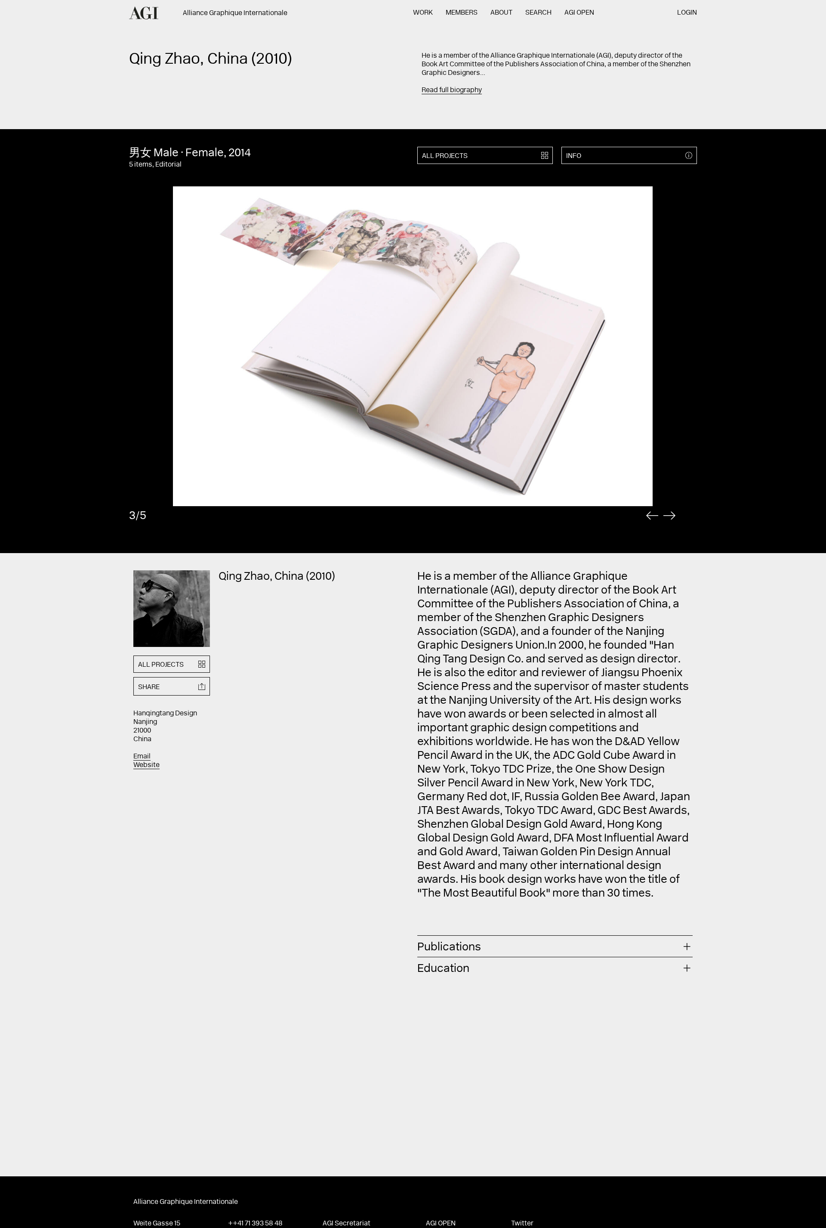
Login (687, 12)
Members (462, 12)
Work (423, 12)
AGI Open (579, 12)
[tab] (555, 946)
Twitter (522, 1223)
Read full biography (452, 90)
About (501, 12)
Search (538, 12)
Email (142, 756)
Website (146, 765)
